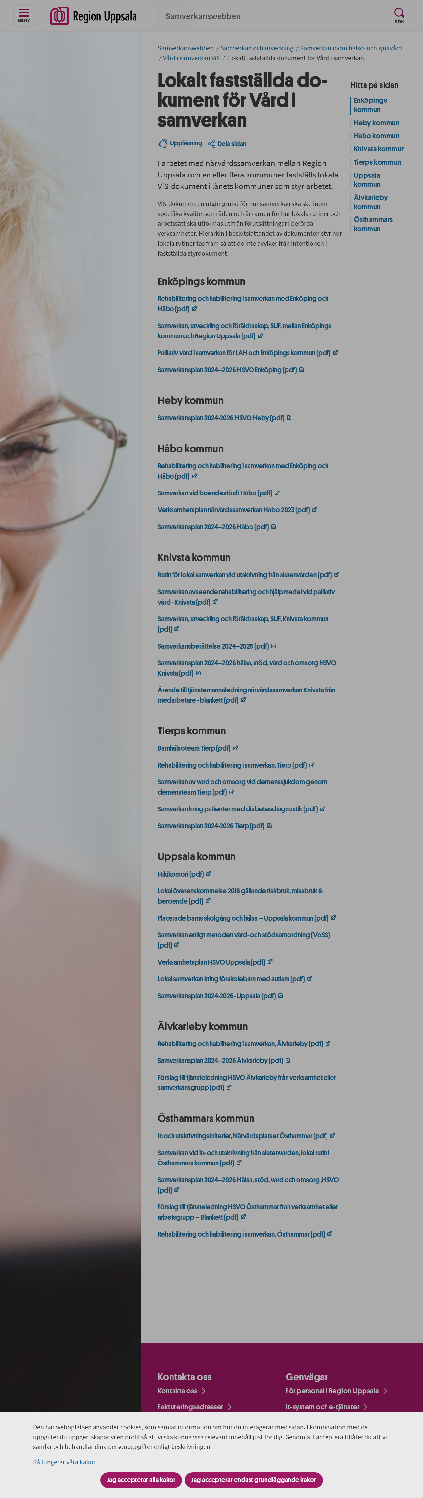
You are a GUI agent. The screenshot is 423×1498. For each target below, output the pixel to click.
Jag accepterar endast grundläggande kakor (253, 1480)
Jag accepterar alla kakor (141, 1480)
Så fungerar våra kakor (64, 1462)
